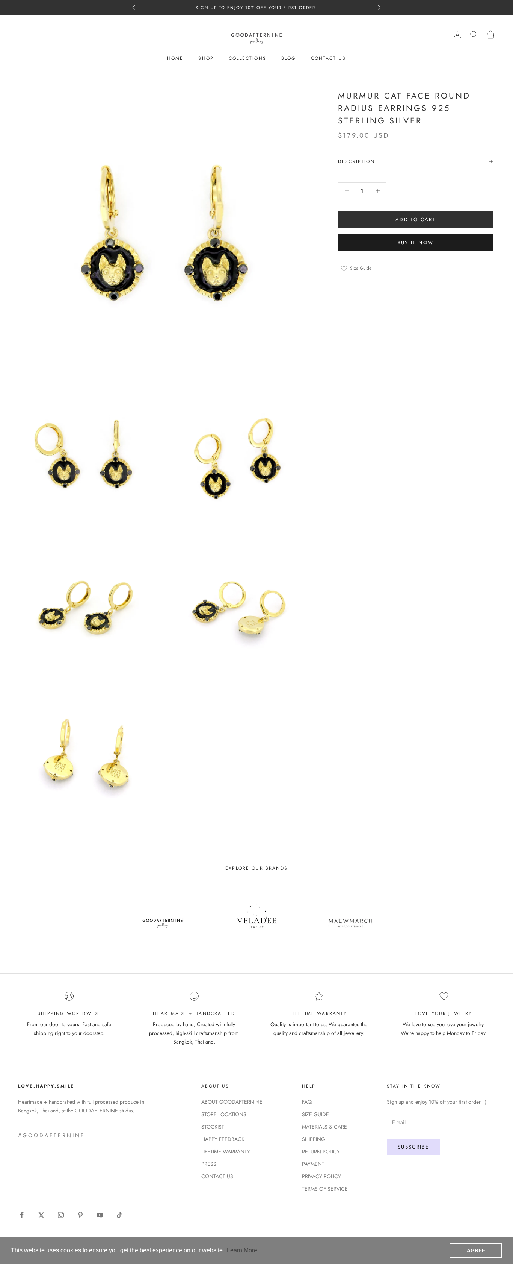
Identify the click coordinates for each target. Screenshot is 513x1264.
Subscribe (413, 1146)
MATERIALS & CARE (324, 1126)
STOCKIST (212, 1126)
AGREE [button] (476, 1250)
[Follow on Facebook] (22, 1215)
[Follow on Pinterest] (80, 1215)
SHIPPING (313, 1139)
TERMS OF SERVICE (325, 1189)
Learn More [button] (242, 1250)
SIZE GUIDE (315, 1114)
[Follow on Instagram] (61, 1215)
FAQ (307, 1102)
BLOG (288, 58)
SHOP (206, 58)
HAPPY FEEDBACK (222, 1139)
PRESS (208, 1164)
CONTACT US (328, 58)
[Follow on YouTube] (100, 1215)
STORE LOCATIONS (223, 1114)
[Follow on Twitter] (41, 1215)
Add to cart (415, 219)
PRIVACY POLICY (321, 1176)
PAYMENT (313, 1164)
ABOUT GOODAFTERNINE (232, 1102)
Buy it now (415, 242)
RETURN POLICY (321, 1151)
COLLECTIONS (247, 58)
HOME (175, 58)
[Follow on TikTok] (119, 1215)
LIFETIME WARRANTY (225, 1151)
